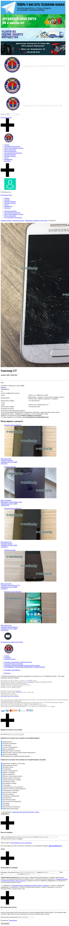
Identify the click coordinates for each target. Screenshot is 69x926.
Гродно (12, 696)
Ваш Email (4, 734)
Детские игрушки (8, 794)
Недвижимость (7, 741)
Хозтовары (6, 805)
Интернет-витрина (10, 156)
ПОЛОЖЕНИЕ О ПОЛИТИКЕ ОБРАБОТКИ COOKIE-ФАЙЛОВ (24, 667)
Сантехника (6, 785)
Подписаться (5, 813)
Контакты (7, 161)
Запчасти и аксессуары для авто (12, 776)
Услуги (6, 158)
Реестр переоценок (10, 149)
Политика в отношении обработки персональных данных (22, 665)
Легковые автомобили (10, 743)
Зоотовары (6, 803)
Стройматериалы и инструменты (13, 787)
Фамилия (40, 872)
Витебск (5, 696)
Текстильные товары (9, 799)
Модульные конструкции (10, 808)
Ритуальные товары (9, 781)
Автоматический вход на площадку (12, 839)
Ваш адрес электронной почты (10, 872)
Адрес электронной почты (9, 837)
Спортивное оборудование (11, 796)
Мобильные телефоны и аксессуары (14, 763)
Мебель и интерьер (9, 772)
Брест (2, 696)
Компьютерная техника (10, 765)
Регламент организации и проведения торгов (18, 662)
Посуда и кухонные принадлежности (14, 788)
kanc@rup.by (31, 682)
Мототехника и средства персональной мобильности (19, 752)
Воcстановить (5, 923)
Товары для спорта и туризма (12, 779)
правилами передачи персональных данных (25, 812)
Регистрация (4, 117)
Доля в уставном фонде (10, 754)
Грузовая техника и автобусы (12, 751)
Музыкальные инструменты (11, 807)
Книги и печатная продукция (12, 801)
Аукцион (7, 200)
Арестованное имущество (12, 146)
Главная (6, 145)
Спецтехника (7, 745)
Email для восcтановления (9, 917)
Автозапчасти (7, 797)
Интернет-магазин (10, 154)
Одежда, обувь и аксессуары (11, 778)
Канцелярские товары (9, 783)
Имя (61, 872)
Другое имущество (8, 749)
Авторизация (13, 920)
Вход (10, 117)
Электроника (7, 769)
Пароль (36, 837)
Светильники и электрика (11, 790)
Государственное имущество (13, 153)
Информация (8, 159)
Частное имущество (10, 151)
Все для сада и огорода (10, 792)
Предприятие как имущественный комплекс (16, 756)
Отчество (20, 874)
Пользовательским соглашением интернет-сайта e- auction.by (30, 885)
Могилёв (17, 696)
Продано (3, 387)
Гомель (9, 696)
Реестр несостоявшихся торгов (13, 148)
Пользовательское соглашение (13, 663)
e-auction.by (18, 690)
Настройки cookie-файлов (12, 670)
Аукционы (7, 657)
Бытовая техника (8, 767)
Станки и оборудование (10, 747)
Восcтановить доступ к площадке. (21, 842)
